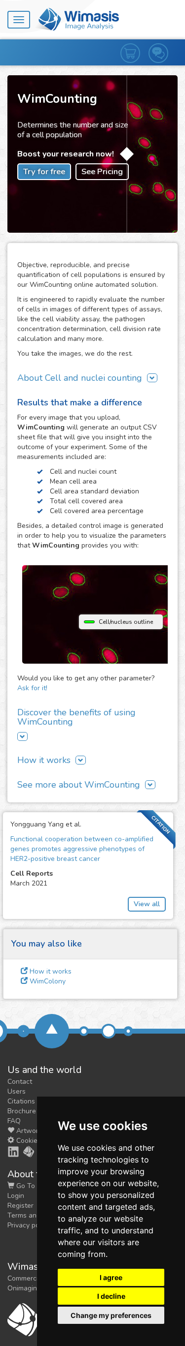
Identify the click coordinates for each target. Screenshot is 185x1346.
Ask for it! (32, 688)
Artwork (28, 1130)
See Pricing (102, 171)
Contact (19, 1081)
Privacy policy (28, 1225)
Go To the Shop (40, 1186)
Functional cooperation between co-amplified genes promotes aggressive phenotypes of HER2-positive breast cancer (81, 848)
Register (20, 1205)
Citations (21, 1101)
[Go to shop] (134, 44)
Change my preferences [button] (111, 1315)
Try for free (44, 171)
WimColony (47, 981)
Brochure (21, 1111)
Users (16, 1091)
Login (15, 1195)
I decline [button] (111, 1296)
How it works (50, 971)
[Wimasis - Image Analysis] (77, 18)
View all (147, 904)
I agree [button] (111, 1277)
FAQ (14, 1121)
